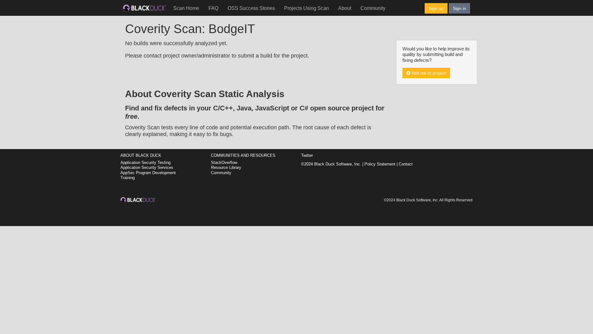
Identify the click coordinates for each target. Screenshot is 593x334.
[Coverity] (144, 7)
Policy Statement (379, 164)
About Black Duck (140, 155)
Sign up (436, 8)
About (344, 8)
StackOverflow (224, 162)
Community (372, 8)
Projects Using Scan (306, 8)
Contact (406, 164)
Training (127, 177)
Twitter (307, 155)
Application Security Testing (145, 162)
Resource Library (226, 167)
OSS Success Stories (251, 8)
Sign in (459, 8)
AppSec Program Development (148, 172)
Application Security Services (146, 167)
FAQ (213, 8)
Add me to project (428, 73)
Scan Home (186, 8)
